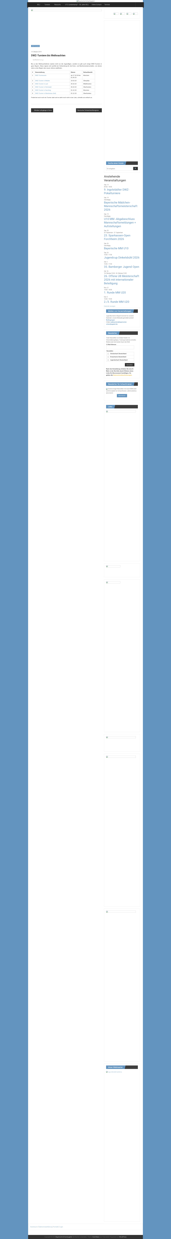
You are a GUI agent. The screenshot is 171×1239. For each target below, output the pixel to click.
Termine (107, 5)
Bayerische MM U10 (116, 248)
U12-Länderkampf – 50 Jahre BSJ (77, 5)
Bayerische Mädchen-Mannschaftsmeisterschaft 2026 (120, 206)
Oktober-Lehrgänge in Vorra (43, 110)
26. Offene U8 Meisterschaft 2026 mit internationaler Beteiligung (121, 279)
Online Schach (96, 5)
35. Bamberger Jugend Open (121, 266)
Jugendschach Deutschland (119, 360)
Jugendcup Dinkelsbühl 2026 (121, 257)
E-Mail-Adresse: (111, 344)
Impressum (33, 1227)
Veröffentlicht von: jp (37, 60)
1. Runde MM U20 (115, 292)
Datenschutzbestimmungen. (122, 375)
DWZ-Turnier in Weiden (42, 80)
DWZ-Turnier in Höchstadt (43, 87)
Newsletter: (110, 351)
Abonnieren (122, 395)
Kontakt (55, 1227)
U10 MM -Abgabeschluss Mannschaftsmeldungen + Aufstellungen (120, 222)
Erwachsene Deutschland (118, 357)
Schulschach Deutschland (118, 353)
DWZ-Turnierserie (40, 75)
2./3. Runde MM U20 (116, 301)
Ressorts (57, 5)
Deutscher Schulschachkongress (88, 110)
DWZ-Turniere (35, 46)
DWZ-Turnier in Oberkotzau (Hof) (45, 93)
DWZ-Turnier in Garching (43, 90)
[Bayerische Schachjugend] (33, 4)
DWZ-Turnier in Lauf (41, 84)
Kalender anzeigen (109, 306)
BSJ (38, 5)
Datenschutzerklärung (45, 1227)
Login (61, 1227)
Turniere (47, 5)
